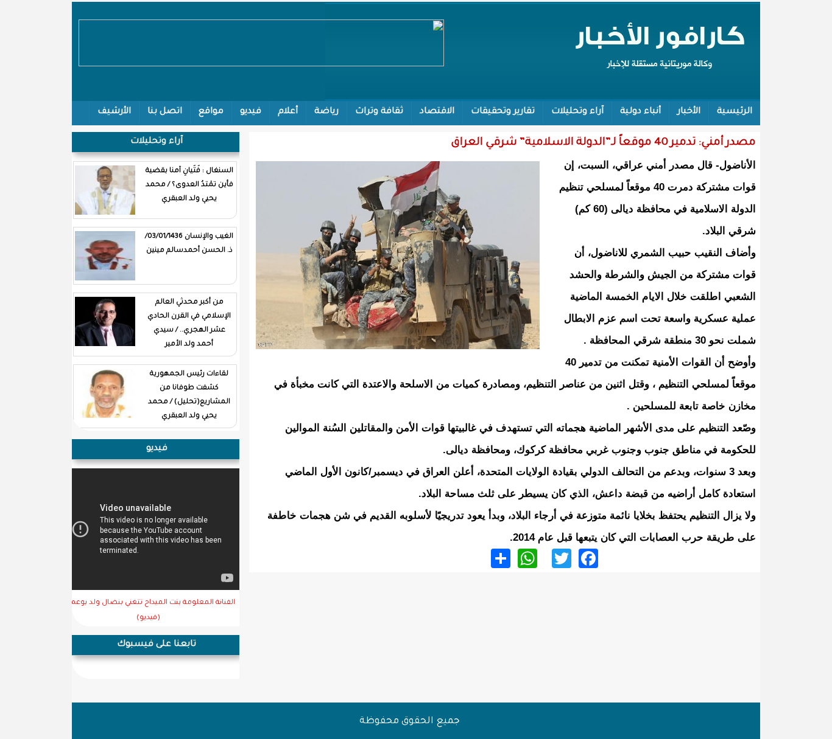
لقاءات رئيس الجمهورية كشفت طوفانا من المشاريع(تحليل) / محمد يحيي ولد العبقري (189, 395)
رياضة (326, 112)
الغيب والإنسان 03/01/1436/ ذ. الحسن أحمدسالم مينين (189, 244)
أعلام (288, 112)
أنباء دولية (640, 112)
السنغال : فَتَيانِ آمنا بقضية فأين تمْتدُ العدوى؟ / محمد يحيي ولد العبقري (189, 185)
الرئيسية (734, 112)
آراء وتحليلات (577, 112)
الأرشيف (114, 112)
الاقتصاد (437, 112)
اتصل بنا (164, 112)
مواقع (211, 112)
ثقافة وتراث (379, 112)
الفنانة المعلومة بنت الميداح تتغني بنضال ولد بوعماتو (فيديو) (148, 610)
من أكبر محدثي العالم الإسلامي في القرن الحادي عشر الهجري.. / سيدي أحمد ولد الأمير (189, 324)
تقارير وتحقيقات (503, 112)
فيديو (250, 112)
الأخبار (688, 112)
